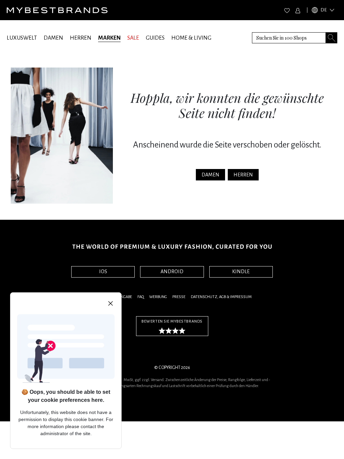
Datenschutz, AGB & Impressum (221, 297)
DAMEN (53, 38)
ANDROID (172, 271)
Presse (178, 297)
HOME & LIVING (191, 38)
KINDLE (241, 271)
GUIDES (155, 38)
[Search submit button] (331, 37)
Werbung (158, 297)
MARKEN (109, 38)
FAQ (140, 297)
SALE (133, 38)
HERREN (80, 38)
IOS (103, 271)
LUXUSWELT (22, 38)
